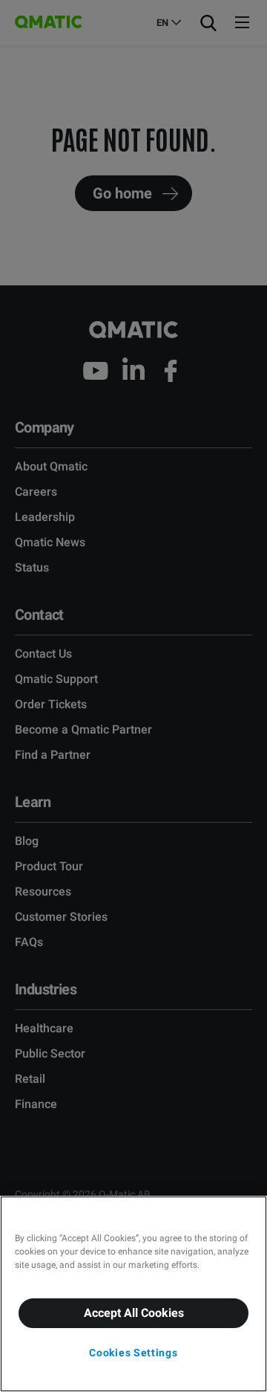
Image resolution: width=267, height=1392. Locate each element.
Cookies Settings (133, 1353)
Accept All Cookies (134, 1313)
